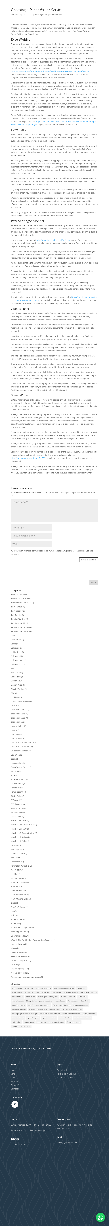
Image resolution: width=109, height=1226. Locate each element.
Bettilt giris (16, 676)
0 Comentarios (55, 14)
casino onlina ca (18, 713)
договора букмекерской (72, 1009)
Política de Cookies (65, 1077)
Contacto (15, 1088)
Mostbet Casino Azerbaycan (23, 824)
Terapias (15, 1081)
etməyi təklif (53, 996)
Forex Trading (17, 792)
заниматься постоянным (50, 1013)
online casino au (18, 853)
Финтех (14, 964)
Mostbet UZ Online (19, 841)
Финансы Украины (19, 960)
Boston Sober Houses (20, 701)
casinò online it (17, 722)
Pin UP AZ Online (18, 882)
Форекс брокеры (18, 968)
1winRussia (16, 615)
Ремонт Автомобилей (20, 956)
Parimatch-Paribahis (20, 866)
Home (13, 1070)
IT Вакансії (15, 800)
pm (12, 911)
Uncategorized (40, 14)
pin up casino (17, 890)
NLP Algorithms (18, 849)
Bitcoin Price (16, 685)
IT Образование (18, 804)
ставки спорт (29, 1022)
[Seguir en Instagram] (14, 1104)
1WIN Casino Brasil (19, 598)
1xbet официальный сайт (64, 988)
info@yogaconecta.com (67, 1142)
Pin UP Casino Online (20, 899)
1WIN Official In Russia (21, 602)
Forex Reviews (17, 787)
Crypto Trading (17, 738)
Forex (13, 775)
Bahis (13, 643)
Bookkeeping (16, 697)
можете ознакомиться (82, 1018)
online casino (82, 996)
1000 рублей (17, 992)
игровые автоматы (49, 1018)
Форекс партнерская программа (26, 977)
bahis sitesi (16, 652)
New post (15, 845)
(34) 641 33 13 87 (18, 1144)
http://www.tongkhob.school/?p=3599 (53, 240)
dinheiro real (30, 996)
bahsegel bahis (17, 660)
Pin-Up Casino (31, 1001)
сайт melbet (16, 1022)
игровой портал (33, 1018)
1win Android (17, 988)
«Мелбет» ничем (18, 1005)
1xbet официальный (43, 988)
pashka (14, 874)
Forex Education (18, 779)
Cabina (14, 1077)
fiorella (17, 14)
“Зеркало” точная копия (21, 1026)
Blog (13, 693)
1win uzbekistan (18, 611)
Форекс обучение (19, 973)
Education (15, 755)
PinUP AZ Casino (18, 907)
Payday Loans (17, 878)
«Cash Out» (84, 1001)
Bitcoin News (16, 680)
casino (14, 705)
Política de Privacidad (66, 1074)
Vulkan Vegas (73, 1001)
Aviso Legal (62, 1070)
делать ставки (54, 1009)
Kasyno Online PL (18, 808)
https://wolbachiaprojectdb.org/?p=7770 (29, 458)
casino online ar (18, 718)
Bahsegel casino (18, 664)
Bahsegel (15, 656)
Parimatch (15, 861)
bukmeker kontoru (71, 992)
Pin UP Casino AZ (18, 894)
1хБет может (81, 988)
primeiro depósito (46, 1001)
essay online (16, 763)
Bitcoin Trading (17, 689)
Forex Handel (17, 783)
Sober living (16, 923)
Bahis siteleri (16, 648)
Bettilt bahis (16, 672)
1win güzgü (28, 988)
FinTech (14, 771)
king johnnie (16, 812)
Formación (15, 1085)
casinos (14, 730)
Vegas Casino (60, 1001)
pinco (13, 903)
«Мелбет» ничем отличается (39, 1005)
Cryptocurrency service (21, 750)
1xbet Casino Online (20, 627)
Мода (13, 948)
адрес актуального (81, 1005)
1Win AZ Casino (18, 594)
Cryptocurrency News (20, 746)
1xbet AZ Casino (18, 619)
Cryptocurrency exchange (22, 742)
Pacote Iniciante (18, 1001)
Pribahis (14, 915)
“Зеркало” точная (73, 1022)
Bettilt (13, 668)
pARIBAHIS (15, 857)
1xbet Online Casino (20, 631)
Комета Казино (18, 944)
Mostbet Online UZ (19, 829)
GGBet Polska (17, 796)
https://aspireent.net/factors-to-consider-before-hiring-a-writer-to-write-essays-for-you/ (50, 71)
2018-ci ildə (28, 992)
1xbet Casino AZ (18, 623)
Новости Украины (19, 952)
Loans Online (17, 816)
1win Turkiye (16, 606)
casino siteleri (17, 726)
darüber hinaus (17, 996)
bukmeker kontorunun (88, 992)
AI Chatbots (16, 639)
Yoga (13, 1074)
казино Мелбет (65, 1018)
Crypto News (16, 734)
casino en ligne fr (18, 709)
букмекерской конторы (38, 1009)
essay (13, 759)
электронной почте (56, 1022)
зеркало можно (18, 1018)
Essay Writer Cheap (19, 767)
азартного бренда (19, 1009)
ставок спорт (42, 1022)
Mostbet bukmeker (68, 996)
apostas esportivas (42, 992)
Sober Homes (17, 919)
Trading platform (18, 931)
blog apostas (57, 992)
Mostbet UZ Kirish (19, 837)
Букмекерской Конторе (62, 1005)
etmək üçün (42, 996)
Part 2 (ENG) (16, 870)
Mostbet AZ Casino (19, 820)
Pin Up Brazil (16, 886)
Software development (21, 927)
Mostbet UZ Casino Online (22, 833)
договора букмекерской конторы (24, 1013)
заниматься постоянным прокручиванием (79, 1013)
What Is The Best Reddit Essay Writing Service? (31, 940)
